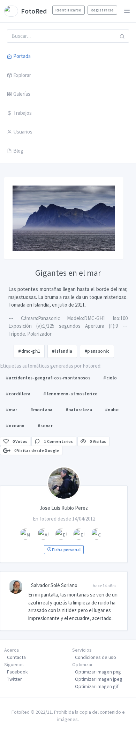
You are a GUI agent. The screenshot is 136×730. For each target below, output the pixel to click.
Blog (18, 150)
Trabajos (22, 113)
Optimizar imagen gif (97, 686)
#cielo (110, 378)
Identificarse (68, 9)
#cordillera (18, 394)
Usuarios (22, 131)
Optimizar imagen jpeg (98, 679)
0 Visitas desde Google (36, 450)
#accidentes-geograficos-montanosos (48, 378)
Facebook (17, 672)
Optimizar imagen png (98, 672)
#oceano (15, 426)
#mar (11, 410)
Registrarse (102, 9)
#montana (41, 410)
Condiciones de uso (95, 657)
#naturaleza (79, 410)
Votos (20, 441)
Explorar (22, 75)
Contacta (16, 657)
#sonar (45, 426)
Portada (22, 56)
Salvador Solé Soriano (54, 585)
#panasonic (96, 351)
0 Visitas (97, 441)
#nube (112, 410)
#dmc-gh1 (29, 351)
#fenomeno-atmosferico (70, 394)
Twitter (14, 679)
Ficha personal (66, 549)
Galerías (21, 94)
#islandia (62, 351)
